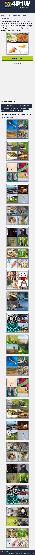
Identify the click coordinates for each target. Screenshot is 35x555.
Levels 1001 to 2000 (23, 106)
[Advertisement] (17, 82)
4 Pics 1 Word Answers (23, 21)
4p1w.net (7, 551)
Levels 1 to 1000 (8, 106)
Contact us (26, 553)
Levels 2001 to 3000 (9, 108)
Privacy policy (10, 553)
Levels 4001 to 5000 (14, 110)
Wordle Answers (19, 553)
